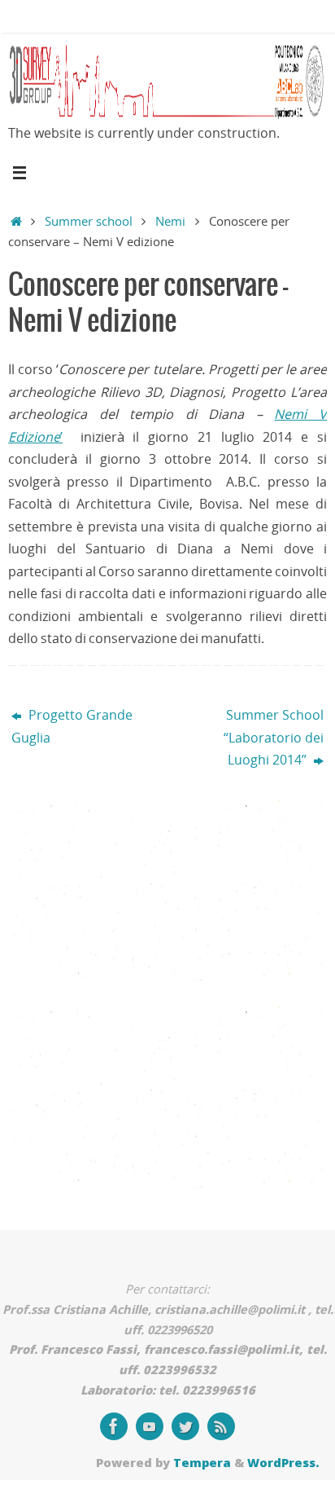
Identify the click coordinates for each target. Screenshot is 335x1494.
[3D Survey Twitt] (185, 1426)
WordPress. (283, 1462)
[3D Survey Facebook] (114, 1426)
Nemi (170, 221)
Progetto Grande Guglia (72, 726)
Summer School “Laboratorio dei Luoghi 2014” (274, 737)
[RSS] (221, 1426)
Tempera (202, 1462)
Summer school (89, 221)
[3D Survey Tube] (149, 1426)
